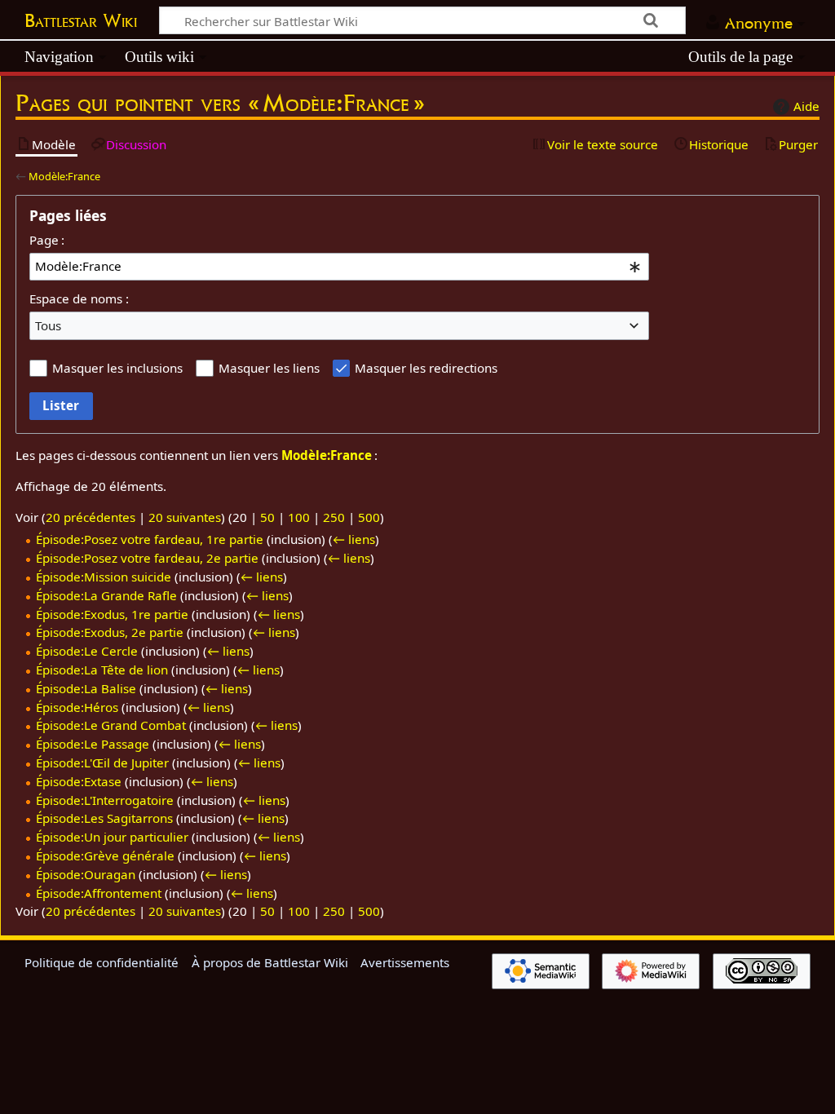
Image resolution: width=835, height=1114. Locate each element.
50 (267, 517)
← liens (354, 539)
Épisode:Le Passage (92, 744)
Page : (46, 240)
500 (369, 517)
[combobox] (339, 267)
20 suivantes (184, 517)
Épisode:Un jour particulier (112, 837)
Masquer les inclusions (117, 368)
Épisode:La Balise (86, 688)
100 (299, 517)
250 (334, 517)
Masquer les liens (269, 368)
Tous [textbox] (48, 325)
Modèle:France (64, 176)
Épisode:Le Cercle (87, 651)
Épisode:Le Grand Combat (111, 725)
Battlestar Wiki (80, 20)
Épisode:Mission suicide (103, 576)
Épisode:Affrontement (98, 893)
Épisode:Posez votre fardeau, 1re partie (149, 539)
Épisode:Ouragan (85, 874)
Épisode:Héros (77, 707)
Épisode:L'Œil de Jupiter (102, 762)
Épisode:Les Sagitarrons (104, 818)
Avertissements (404, 962)
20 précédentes (90, 517)
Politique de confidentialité (101, 962)
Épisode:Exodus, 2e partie (109, 632)
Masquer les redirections (426, 368)
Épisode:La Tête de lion (102, 669)
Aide (806, 106)
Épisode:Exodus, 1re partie (112, 614)
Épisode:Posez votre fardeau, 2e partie (147, 558)
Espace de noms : (79, 298)
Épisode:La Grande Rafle (106, 595)
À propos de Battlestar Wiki (270, 962)
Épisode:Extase (78, 781)
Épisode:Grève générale (105, 855)
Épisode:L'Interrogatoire (105, 800)
